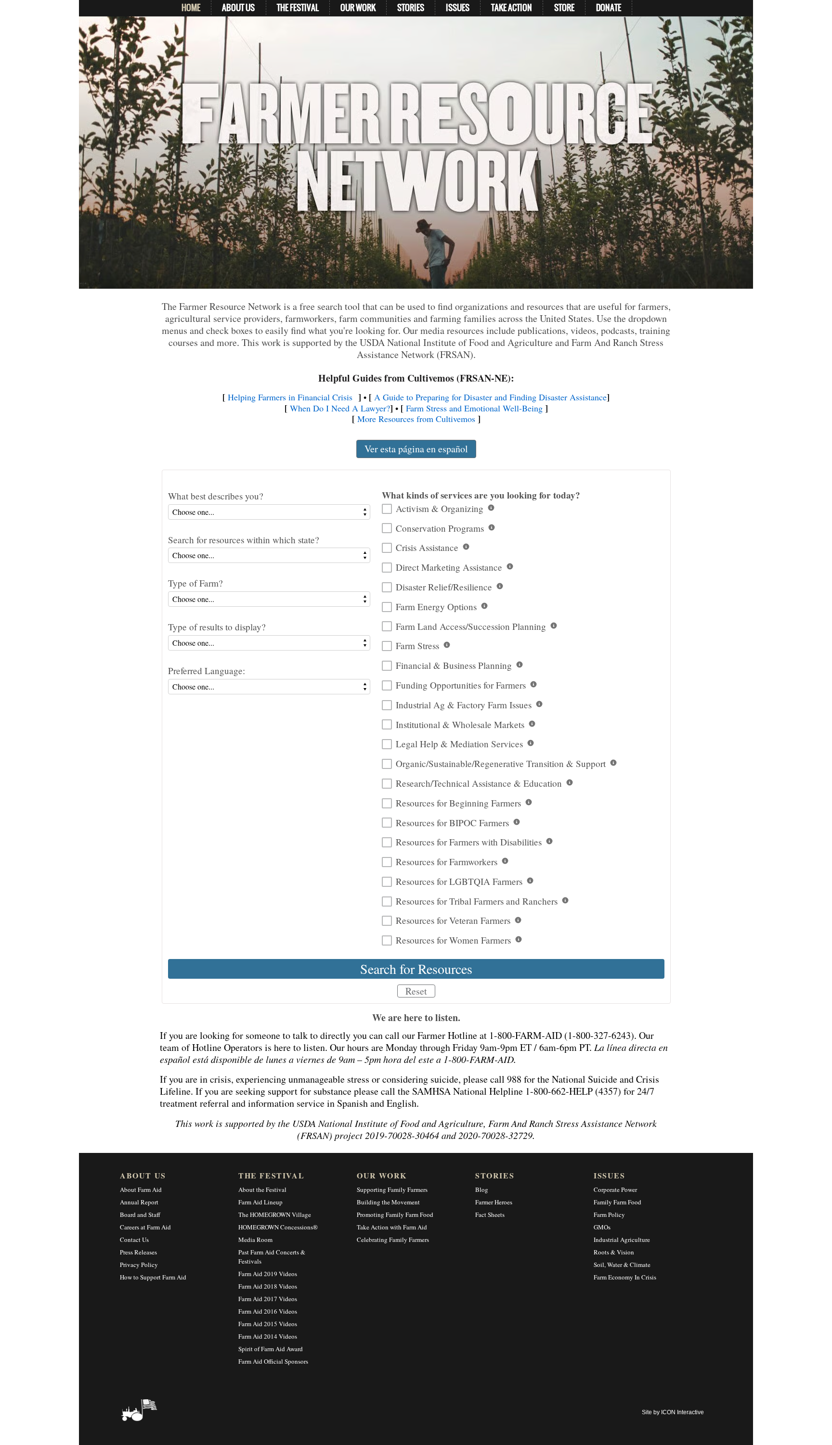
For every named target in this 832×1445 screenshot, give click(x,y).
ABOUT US (238, 7)
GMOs (602, 1227)
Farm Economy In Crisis (625, 1277)
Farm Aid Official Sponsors (273, 1361)
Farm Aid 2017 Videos (267, 1298)
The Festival (271, 1175)
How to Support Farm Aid (153, 1277)
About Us (143, 1175)
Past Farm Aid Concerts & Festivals (271, 1257)
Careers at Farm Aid (145, 1227)
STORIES (410, 7)
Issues (609, 1175)
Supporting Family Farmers (392, 1189)
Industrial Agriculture (622, 1239)
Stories (494, 1175)
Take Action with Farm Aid (392, 1227)
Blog (481, 1189)
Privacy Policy (139, 1264)
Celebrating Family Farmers (393, 1239)
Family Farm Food (617, 1202)
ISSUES (457, 7)
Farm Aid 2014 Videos (267, 1336)
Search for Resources (416, 968)
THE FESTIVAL (298, 7)
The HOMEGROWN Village (274, 1214)
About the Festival (262, 1189)
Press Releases (138, 1252)
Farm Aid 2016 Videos (267, 1311)
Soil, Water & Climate (622, 1264)
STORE (564, 7)
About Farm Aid (141, 1189)
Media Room (255, 1239)
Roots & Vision (614, 1252)
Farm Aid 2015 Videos (267, 1323)
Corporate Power (615, 1189)
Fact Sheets (490, 1214)
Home (191, 7)
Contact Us (134, 1239)
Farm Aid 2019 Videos (267, 1273)
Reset (416, 991)
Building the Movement (388, 1202)
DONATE (608, 7)
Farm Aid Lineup (260, 1202)
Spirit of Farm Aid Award (270, 1348)
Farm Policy (609, 1214)
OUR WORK (358, 7)
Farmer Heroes (493, 1202)
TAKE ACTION (511, 7)
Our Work (382, 1175)
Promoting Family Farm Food (395, 1214)
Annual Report (139, 1202)
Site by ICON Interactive (673, 1412)
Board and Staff (140, 1214)
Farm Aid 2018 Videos (267, 1286)
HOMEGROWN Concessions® (278, 1227)
